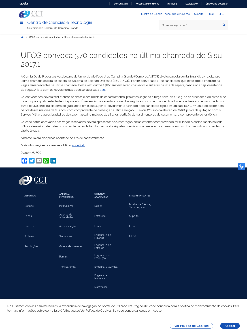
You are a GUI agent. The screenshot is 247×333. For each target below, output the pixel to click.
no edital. (78, 145)
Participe (172, 4)
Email (211, 13)
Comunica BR (121, 4)
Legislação (192, 4)
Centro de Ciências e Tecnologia (59, 22)
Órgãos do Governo (216, 4)
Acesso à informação (147, 4)
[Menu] (21, 23)
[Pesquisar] (224, 25)
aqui (102, 89)
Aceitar (230, 326)
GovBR (24, 3)
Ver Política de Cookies (191, 326)
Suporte (198, 13)
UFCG (221, 13)
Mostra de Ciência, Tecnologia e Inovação (165, 13)
